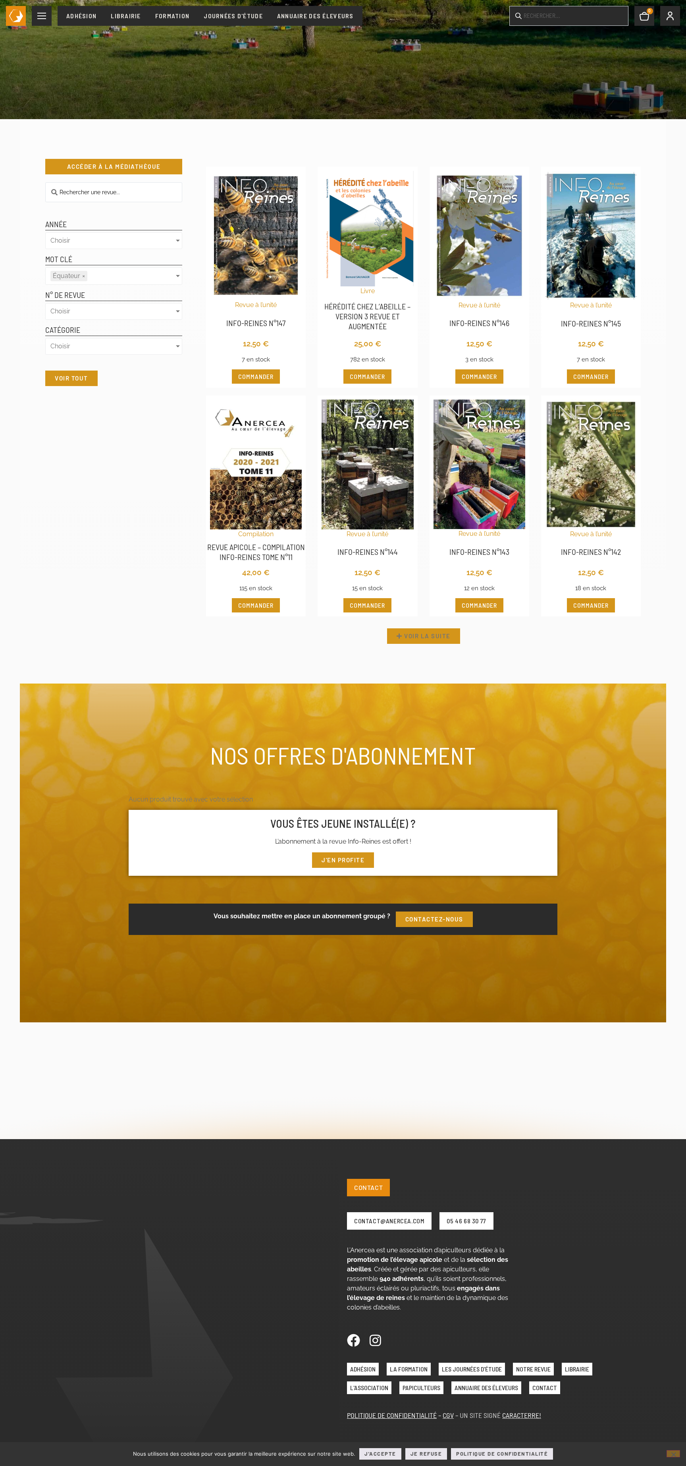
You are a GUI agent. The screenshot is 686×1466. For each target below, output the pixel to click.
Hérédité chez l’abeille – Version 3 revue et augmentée (367, 316)
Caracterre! (521, 1415)
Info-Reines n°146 (479, 323)
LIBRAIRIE (577, 1369)
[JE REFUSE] (673, 1453)
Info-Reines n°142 (591, 551)
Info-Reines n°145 (591, 323)
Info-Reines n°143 (479, 551)
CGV (448, 1415)
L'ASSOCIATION (369, 1387)
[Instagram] (375, 1340)
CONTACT (544, 1387)
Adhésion (81, 15)
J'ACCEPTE (380, 1454)
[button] (423, 636)
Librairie (126, 15)
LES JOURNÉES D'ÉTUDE (472, 1369)
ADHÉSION (363, 1369)
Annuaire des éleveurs (315, 15)
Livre (367, 291)
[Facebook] (353, 1340)
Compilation (256, 534)
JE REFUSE (426, 1454)
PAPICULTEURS (421, 1387)
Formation (172, 15)
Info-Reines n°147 (255, 323)
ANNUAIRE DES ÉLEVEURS (486, 1387)
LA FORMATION (409, 1369)
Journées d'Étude (233, 15)
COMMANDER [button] (256, 376)
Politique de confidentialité (502, 1454)
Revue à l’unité (256, 305)
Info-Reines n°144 (367, 551)
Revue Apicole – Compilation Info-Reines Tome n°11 (256, 552)
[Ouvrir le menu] (42, 16)
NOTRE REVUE (533, 1369)
